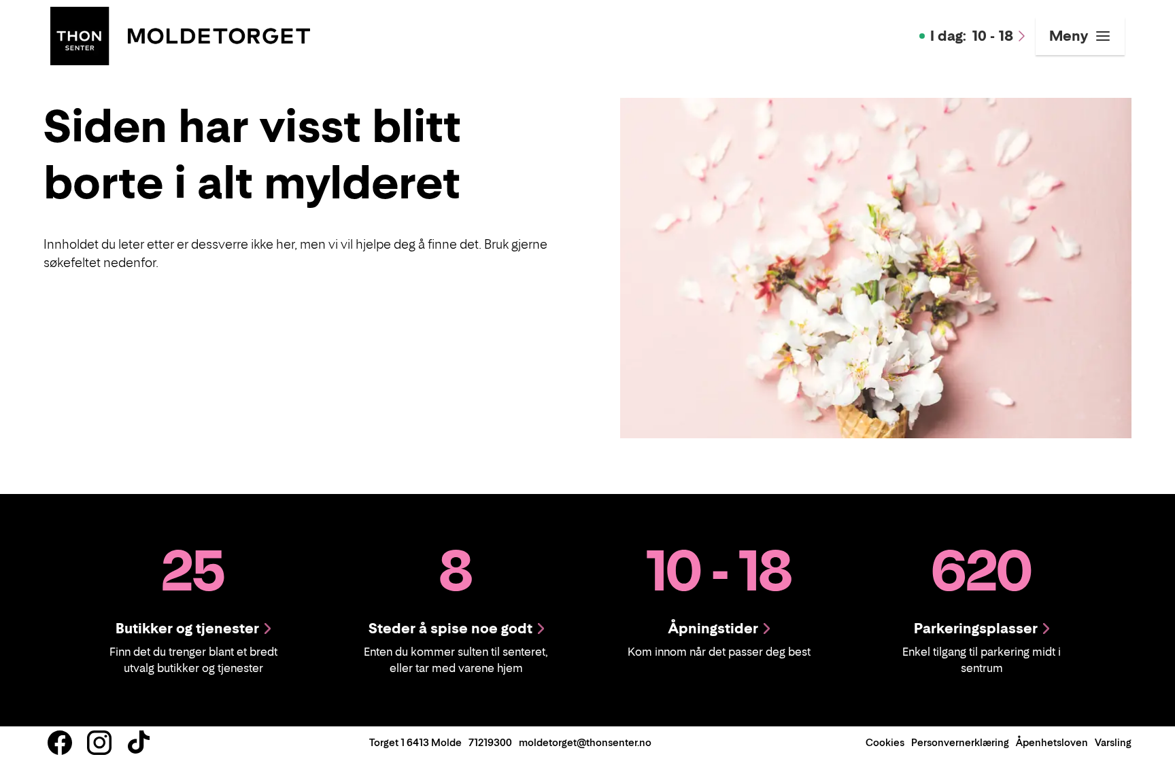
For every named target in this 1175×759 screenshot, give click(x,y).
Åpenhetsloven (1052, 742)
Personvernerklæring (960, 742)
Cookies (885, 742)
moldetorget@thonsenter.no (585, 742)
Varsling (1113, 742)
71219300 (490, 742)
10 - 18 (971, 36)
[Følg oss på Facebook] (60, 742)
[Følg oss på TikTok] (138, 742)
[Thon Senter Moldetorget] (180, 34)
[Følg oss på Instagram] (99, 742)
